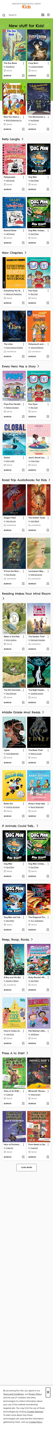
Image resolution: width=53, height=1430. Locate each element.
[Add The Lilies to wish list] (23, 356)
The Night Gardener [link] (37, 690)
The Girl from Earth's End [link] (13, 690)
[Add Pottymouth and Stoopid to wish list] (47, 356)
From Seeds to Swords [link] (37, 1144)
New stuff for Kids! (26, 25)
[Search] (4, 15)
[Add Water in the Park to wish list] (23, 649)
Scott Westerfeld (12, 754)
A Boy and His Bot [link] (12, 977)
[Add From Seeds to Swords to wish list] (47, 1157)
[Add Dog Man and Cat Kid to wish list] (23, 930)
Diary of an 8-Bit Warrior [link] (13, 1091)
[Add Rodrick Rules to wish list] (23, 243)
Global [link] (7, 458)
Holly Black (35, 521)
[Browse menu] (48, 15)
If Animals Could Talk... (19, 826)
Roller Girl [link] (8, 804)
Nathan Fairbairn (12, 408)
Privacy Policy (35, 1394)
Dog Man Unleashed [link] (37, 230)
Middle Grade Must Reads (22, 712)
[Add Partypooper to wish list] (23, 189)
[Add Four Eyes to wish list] (47, 303)
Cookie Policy (35, 1422)
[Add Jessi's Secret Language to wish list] (47, 470)
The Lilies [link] (8, 344)
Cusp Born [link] (33, 63)
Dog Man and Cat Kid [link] (13, 917)
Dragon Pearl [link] (10, 518)
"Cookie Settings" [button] (35, 1411)
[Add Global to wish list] (23, 470)
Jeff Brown (35, 1034)
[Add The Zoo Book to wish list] (23, 76)
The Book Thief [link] (35, 750)
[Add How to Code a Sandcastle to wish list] (23, 1043)
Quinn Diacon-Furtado (14, 348)
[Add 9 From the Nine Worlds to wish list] (23, 584)
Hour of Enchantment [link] (13, 1144)
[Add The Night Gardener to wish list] (47, 703)
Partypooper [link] (9, 177)
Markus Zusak (36, 754)
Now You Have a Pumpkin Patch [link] (13, 117)
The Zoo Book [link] (10, 63)
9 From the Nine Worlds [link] (13, 571)
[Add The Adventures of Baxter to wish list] (48, 129)
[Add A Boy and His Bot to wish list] (23, 990)
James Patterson (37, 348)
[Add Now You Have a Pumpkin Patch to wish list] (23, 129)
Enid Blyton (10, 67)
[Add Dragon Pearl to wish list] (23, 530)
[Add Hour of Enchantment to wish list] (23, 1157)
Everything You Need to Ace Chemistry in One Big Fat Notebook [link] (13, 291)
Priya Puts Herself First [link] (13, 404)
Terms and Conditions (13, 1394)
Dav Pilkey (35, 181)
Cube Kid (9, 1095)
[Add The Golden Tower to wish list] (47, 530)
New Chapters (13, 253)
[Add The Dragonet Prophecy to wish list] (47, 930)
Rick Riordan (11, 575)
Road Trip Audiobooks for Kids (25, 480)
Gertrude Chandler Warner (39, 640)
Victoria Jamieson (13, 807)
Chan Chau (35, 461)
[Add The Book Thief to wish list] (47, 763)
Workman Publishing (14, 294)
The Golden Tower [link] (36, 518)
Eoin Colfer (10, 461)
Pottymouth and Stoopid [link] (37, 344)
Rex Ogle (34, 294)
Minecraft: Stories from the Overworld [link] (37, 1091)
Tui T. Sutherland (37, 921)
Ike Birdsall (35, 120)
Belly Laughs (11, 139)
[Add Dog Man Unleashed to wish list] (47, 243)
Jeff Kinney (10, 181)
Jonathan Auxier (37, 694)
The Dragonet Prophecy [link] (37, 917)
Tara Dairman (11, 694)
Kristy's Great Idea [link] (36, 804)
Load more (26, 1167)
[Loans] (42, 15)
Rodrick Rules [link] (10, 230)
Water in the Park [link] (12, 636)
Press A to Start (14, 1053)
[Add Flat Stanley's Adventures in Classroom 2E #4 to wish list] (47, 1043)
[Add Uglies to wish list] (23, 763)
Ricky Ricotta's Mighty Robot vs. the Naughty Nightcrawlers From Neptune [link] (37, 977)
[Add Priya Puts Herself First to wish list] (23, 417)
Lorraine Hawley (37, 67)
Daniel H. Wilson (12, 981)
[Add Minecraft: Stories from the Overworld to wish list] (47, 1104)
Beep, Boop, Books (16, 939)
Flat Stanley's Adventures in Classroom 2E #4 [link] (37, 1031)
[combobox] (20, 15)
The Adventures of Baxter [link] (37, 117)
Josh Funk (10, 1034)
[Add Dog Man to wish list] (47, 189)
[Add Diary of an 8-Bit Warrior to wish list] (23, 1104)
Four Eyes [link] (33, 291)
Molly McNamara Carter (14, 120)
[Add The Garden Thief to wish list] (47, 649)
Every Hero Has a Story (19, 366)
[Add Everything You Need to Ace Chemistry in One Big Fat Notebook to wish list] (23, 303)
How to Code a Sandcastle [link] (13, 1031)
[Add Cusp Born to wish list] (48, 76)
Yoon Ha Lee (11, 521)
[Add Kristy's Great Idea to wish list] (47, 816)
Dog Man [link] (32, 177)
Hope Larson (35, 1095)
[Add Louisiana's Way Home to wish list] (47, 584)
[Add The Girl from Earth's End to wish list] (23, 703)
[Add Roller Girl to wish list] (23, 816)
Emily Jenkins (11, 640)
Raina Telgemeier (37, 807)
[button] (23, 63)
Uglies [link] (7, 750)
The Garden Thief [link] (36, 636)
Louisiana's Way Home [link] (37, 571)
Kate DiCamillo (36, 575)
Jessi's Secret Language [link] (37, 458)
